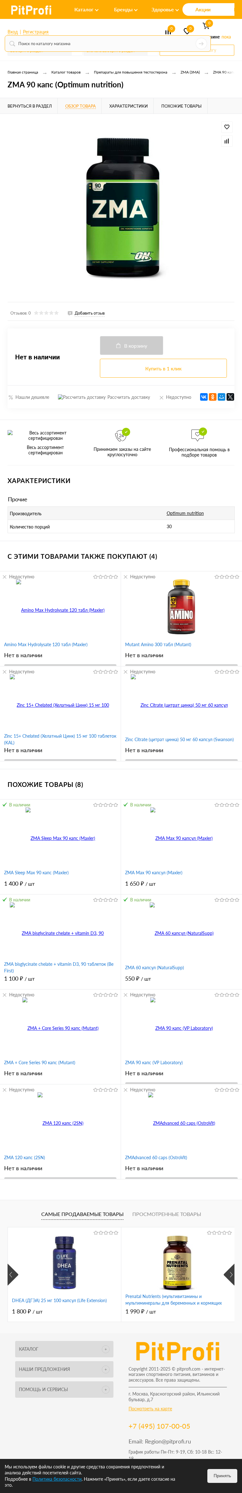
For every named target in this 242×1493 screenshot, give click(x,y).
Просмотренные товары (166, 1214)
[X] (230, 397)
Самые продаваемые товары (82, 1214)
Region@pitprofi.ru (168, 1441)
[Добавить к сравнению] (227, 141)
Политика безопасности (57, 1479)
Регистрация (36, 31)
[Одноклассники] (212, 397)
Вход (13, 31)
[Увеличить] (121, 208)
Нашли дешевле (32, 397)
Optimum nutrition (185, 513)
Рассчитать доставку (128, 397)
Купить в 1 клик (163, 368)
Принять (222, 1475)
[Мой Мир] (221, 397)
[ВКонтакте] (204, 397)
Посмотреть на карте (150, 1408)
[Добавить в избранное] (227, 127)
